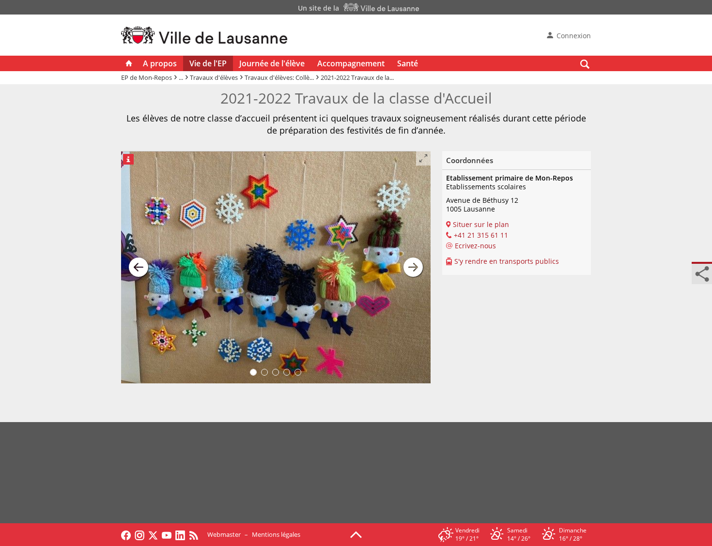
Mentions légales (276, 534)
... (181, 77)
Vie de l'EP (208, 63)
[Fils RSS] (196, 534)
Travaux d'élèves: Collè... (279, 77)
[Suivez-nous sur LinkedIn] (180, 534)
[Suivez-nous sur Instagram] (139, 534)
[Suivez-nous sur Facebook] (126, 534)
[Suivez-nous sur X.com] (153, 534)
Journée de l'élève (272, 63)
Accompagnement (351, 63)
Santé (407, 63)
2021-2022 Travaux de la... (357, 77)
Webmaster (224, 534)
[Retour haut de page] (356, 534)
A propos (160, 63)
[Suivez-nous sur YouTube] (166, 534)
